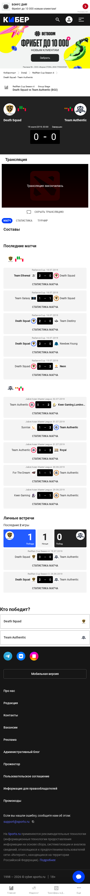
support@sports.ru (16, 821)
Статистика (24, 220)
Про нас (9, 691)
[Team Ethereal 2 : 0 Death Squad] (25, 109)
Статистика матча (45, 284)
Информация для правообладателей (30, 788)
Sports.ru (14, 834)
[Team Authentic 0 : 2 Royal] (68, 109)
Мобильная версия (45, 674)
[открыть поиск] (57, 19)
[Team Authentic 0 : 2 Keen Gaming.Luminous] (72, 109)
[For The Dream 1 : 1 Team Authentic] (67, 108)
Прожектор (11, 764)
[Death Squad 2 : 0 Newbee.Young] (20, 107)
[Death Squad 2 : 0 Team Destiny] (21, 107)
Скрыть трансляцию (49, 211)
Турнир (43, 220)
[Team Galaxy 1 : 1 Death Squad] (23, 108)
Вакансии (10, 727)
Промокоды (12, 800)
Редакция (10, 703)
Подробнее (47, 860)
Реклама (10, 739)
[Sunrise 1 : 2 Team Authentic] (70, 108)
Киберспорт (9, 73)
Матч (7, 220)
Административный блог (21, 752)
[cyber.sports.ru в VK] (22, 657)
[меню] (81, 19)
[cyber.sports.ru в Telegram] (8, 657)
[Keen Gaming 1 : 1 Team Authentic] (65, 108)
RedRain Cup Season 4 (43, 73)
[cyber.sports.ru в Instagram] (35, 657)
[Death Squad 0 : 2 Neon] (18, 109)
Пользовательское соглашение (26, 776)
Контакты (10, 715)
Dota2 (24, 73)
